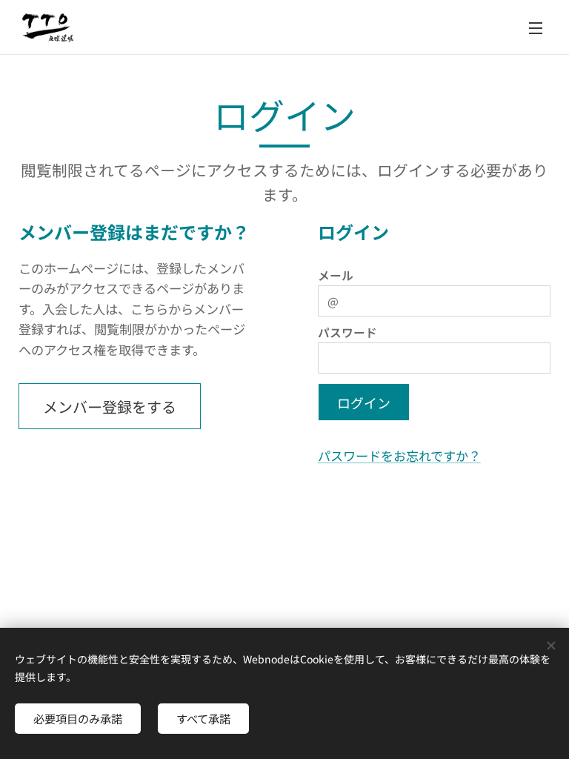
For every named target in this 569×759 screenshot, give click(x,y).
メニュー (535, 27)
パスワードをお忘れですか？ (399, 455)
